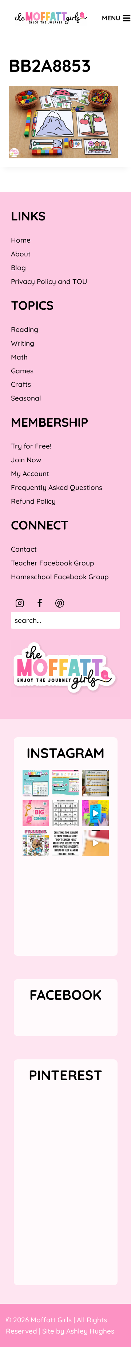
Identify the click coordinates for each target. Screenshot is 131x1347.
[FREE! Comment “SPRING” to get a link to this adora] (36, 843)
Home (21, 240)
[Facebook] (39, 603)
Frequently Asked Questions (56, 487)
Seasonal (26, 398)
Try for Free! (31, 446)
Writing (22, 343)
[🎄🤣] (65, 843)
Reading (24, 329)
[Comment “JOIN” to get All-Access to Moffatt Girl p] (65, 783)
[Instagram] (19, 603)
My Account (30, 473)
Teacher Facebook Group (52, 563)
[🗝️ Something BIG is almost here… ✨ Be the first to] (36, 813)
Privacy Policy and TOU (49, 281)
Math (19, 357)
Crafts (21, 384)
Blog (18, 267)
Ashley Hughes (90, 1331)
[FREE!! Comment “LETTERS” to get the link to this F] (95, 783)
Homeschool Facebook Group (60, 576)
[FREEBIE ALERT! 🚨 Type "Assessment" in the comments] (65, 813)
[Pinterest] (59, 603)
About (21, 253)
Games (22, 370)
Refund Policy (33, 501)
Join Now (26, 459)
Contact (24, 549)
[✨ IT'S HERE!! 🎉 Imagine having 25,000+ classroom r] (36, 783)
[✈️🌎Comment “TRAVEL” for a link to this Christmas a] (95, 843)
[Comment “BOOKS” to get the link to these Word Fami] (95, 813)
